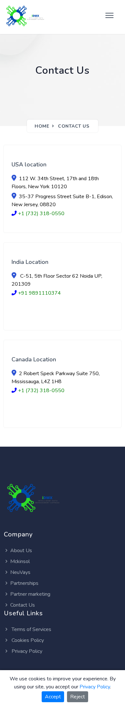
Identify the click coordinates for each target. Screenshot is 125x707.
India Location (30, 262)
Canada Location (34, 359)
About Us (21, 550)
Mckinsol (20, 561)
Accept (53, 696)
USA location (29, 164)
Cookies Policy (27, 640)
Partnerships (24, 583)
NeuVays (20, 572)
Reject (77, 696)
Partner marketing (30, 594)
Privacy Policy (26, 651)
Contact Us (73, 126)
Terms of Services (30, 629)
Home (42, 126)
